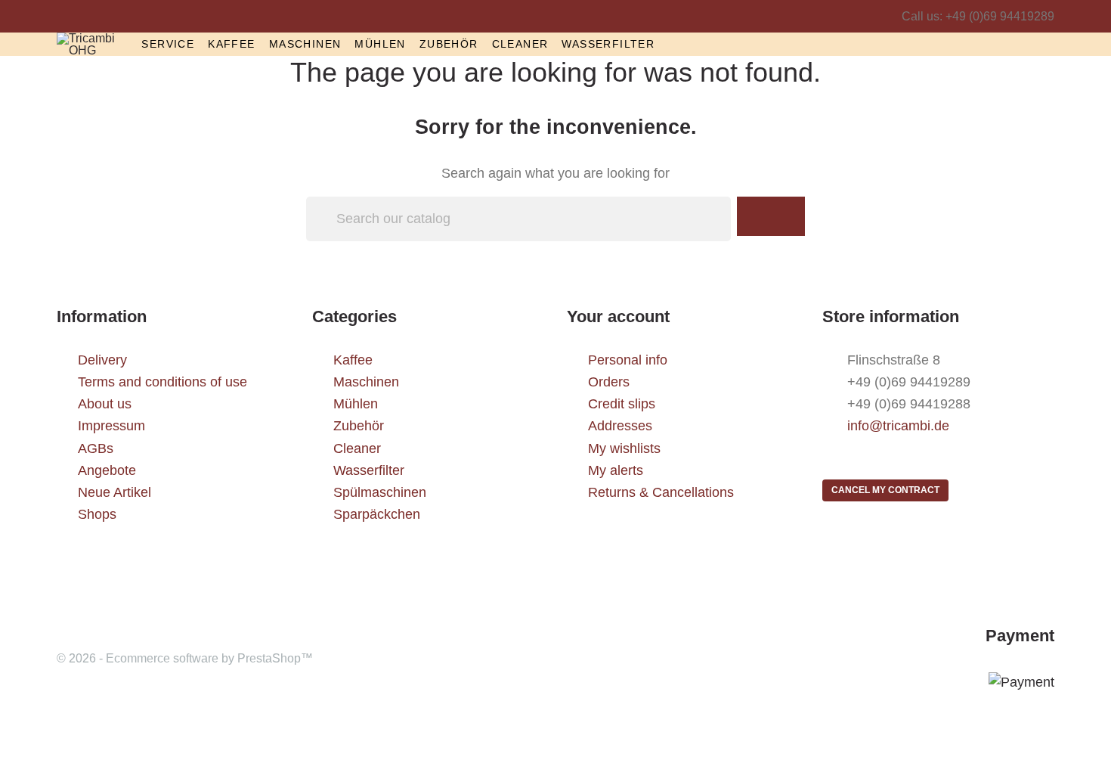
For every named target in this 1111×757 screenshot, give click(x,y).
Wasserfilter (608, 44)
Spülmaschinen (379, 492)
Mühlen (379, 44)
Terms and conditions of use (162, 381)
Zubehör (448, 44)
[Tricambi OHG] (88, 43)
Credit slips (621, 403)
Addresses (620, 425)
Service (167, 44)
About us (105, 403)
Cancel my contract (885, 490)
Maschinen (305, 44)
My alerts (615, 470)
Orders (609, 381)
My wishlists (624, 448)
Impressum (111, 425)
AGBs (95, 448)
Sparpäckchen (376, 514)
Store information (890, 316)
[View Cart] (1050, 43)
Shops (97, 514)
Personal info (627, 360)
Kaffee (231, 44)
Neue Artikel (114, 492)
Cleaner (520, 44)
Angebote (107, 470)
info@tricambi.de (898, 425)
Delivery (102, 360)
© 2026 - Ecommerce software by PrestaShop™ (185, 658)
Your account (618, 316)
